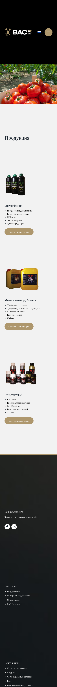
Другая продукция (15, 223)
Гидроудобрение (14, 314)
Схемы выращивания (17, 668)
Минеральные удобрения (18, 595)
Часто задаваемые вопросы (19, 676)
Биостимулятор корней (17, 409)
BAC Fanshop (13, 604)
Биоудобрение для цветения (19, 210)
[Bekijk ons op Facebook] (7, 526)
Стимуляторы (13, 599)
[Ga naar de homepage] (18, 32)
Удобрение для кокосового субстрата (23, 308)
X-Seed (10, 412)
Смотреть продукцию (19, 231)
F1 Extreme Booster (16, 311)
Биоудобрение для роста (18, 213)
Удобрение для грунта (17, 305)
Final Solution (13, 406)
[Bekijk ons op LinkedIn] (14, 526)
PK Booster (12, 217)
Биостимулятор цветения (18, 402)
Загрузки (11, 672)
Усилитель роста (14, 220)
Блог (9, 681)
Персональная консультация (19, 685)
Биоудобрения (13, 591)
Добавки (11, 318)
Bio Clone (11, 399)
